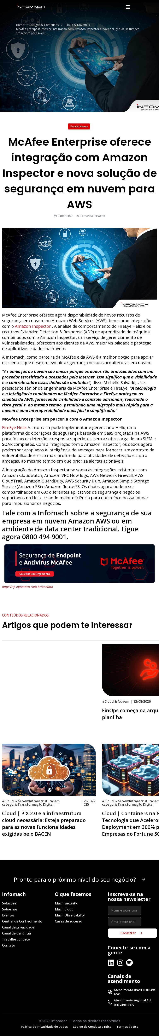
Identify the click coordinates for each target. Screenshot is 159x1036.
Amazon (23, 326)
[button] (127, 7)
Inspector (41, 326)
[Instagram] (120, 962)
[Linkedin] (111, 962)
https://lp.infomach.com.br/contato (27, 587)
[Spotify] (129, 962)
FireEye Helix (14, 427)
